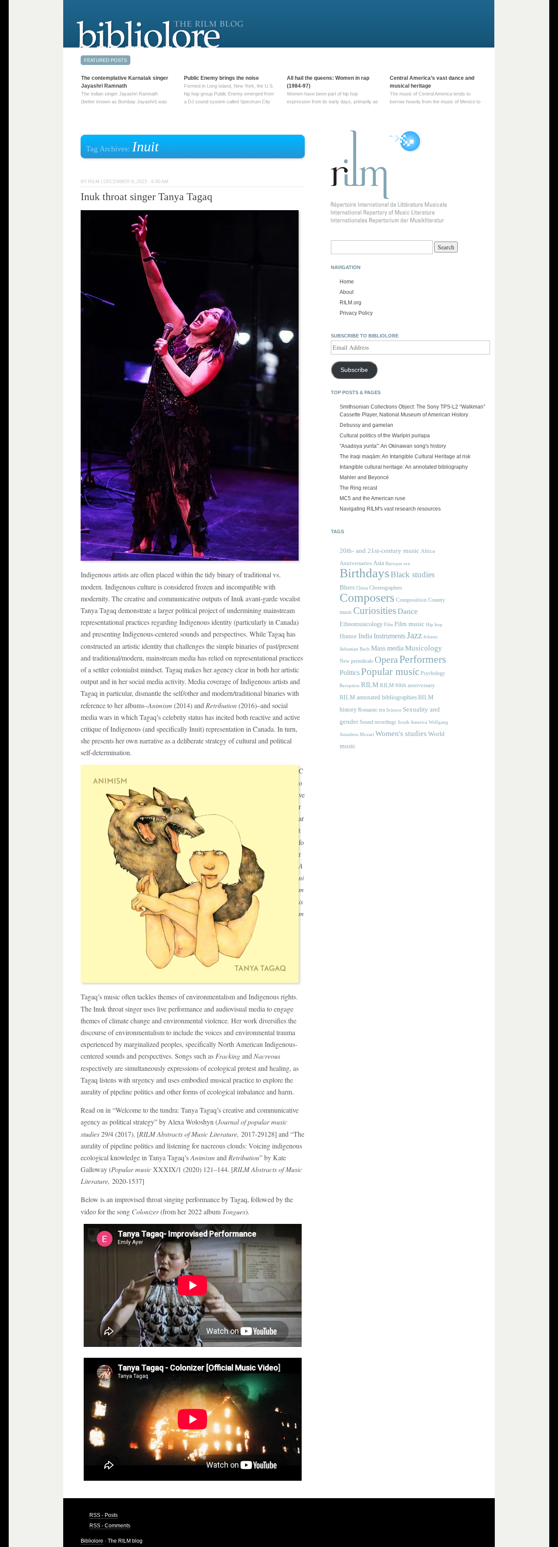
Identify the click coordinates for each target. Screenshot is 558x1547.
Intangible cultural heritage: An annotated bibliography (404, 467)
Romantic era (371, 710)
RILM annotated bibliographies (378, 697)
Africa (428, 551)
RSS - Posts (103, 1515)
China (362, 588)
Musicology (423, 648)
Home (347, 282)
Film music (410, 623)
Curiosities (374, 610)
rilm (93, 181)
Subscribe (354, 370)
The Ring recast (358, 488)
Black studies (413, 574)
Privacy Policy (356, 313)
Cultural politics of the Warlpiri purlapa (385, 436)
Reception (350, 685)
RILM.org (350, 303)
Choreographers (385, 588)
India (365, 636)
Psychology (433, 673)
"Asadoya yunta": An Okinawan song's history (393, 446)
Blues (347, 587)
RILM (369, 684)
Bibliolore (92, 1541)
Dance (408, 611)
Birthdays (364, 573)
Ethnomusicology (361, 624)
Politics (350, 672)
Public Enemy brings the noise (221, 78)
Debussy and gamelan (366, 425)
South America (412, 722)
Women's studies (401, 733)
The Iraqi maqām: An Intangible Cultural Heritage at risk (405, 456)
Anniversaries (356, 563)
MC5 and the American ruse (372, 498)
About (347, 292)
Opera (386, 659)
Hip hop (434, 624)
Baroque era (397, 563)
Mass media (387, 648)
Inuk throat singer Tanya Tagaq (146, 196)
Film (388, 624)
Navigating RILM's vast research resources (390, 509)
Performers (422, 659)
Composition (411, 599)
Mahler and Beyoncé (364, 477)
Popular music (390, 671)
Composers (367, 597)
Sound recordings (378, 722)
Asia (378, 562)
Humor (348, 636)
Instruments (389, 636)
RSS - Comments (109, 1526)
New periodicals (356, 661)
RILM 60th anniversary (407, 685)
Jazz (414, 635)
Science (393, 709)
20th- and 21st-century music (379, 550)
